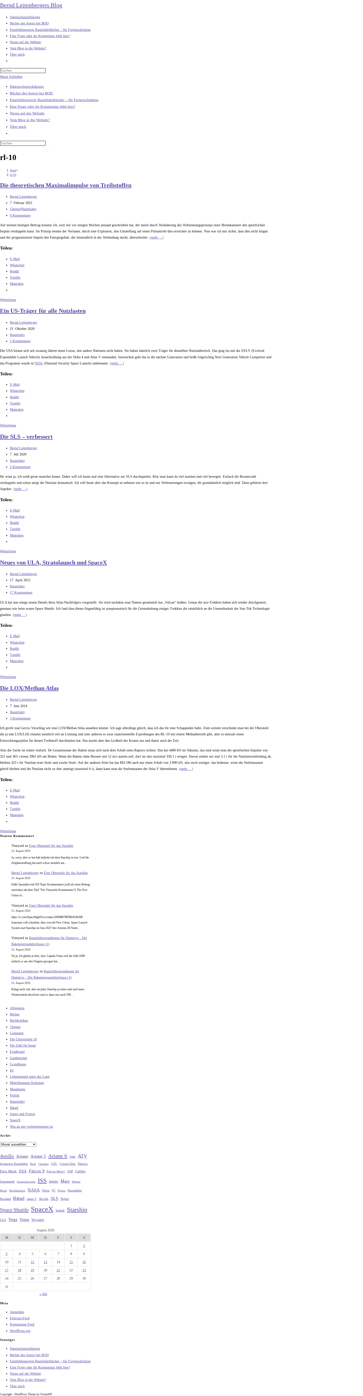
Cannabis (43, 1163)
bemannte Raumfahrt (14, 1164)
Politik (14, 1095)
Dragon (83, 1164)
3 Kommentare (20, 718)
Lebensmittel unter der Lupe (30, 1077)
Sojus (64, 1199)
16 (84, 1262)
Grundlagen (18, 1064)
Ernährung (17, 1052)
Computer (17, 1033)
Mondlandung (17, 1190)
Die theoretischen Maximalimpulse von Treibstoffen (65, 185)
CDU (54, 1164)
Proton (61, 1190)
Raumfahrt (28, 209)
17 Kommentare (21, 592)
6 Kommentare (20, 215)
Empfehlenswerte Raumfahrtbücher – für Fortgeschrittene (54, 100)
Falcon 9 (36, 1171)
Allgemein (17, 1008)
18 (19, 1270)
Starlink (60, 1210)
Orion (46, 1190)
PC (54, 1190)
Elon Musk (8, 1171)
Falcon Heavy (56, 1171)
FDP (70, 1171)
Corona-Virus (68, 1164)
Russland (5, 1199)
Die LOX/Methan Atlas (29, 688)
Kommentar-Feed (22, 1324)
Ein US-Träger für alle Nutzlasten (43, 311)
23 (84, 1270)
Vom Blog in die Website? (30, 120)
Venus (24, 1219)
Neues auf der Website (27, 113)
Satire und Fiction (22, 1114)
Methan (76, 1181)
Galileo (80, 1171)
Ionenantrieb (7, 1181)
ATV (82, 1156)
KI (12, 1070)
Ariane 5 (38, 1156)
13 (45, 1262)
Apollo (7, 1156)
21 (58, 1270)
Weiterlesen (8, 300)
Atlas (72, 1156)
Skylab (43, 1199)
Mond (3, 1190)
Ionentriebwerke (26, 1181)
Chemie (15, 209)
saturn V (32, 1199)
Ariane (22, 1156)
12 (32, 1262)
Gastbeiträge (18, 1058)
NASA (34, 1190)
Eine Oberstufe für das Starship (51, 846)
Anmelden (17, 1312)
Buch (33, 1163)
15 (71, 1262)
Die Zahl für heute (23, 1045)
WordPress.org (20, 1331)
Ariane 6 (57, 1156)
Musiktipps (17, 1089)
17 (6, 1270)
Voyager (37, 1220)
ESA (23, 1171)
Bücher (15, 1014)
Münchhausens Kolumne (27, 1083)
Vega (12, 1219)
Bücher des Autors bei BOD (31, 93)
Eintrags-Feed (19, 1318)
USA (3, 1220)
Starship (77, 1209)
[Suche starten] (48, 144)
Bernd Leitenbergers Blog (31, 5)
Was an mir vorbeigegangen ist (31, 1126)
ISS (42, 1180)
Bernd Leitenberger (23, 197)
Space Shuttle (14, 1210)
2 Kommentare (20, 341)
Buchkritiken (19, 1020)
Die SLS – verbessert (26, 436)
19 (32, 1270)
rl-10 (13, 175)
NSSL (39, 363)
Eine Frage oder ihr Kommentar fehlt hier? (42, 107)
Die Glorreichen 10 (23, 1039)
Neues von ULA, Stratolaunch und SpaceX (53, 562)
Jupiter (53, 1181)
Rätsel (14, 1108)
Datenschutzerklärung (27, 87)
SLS (54, 1198)
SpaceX (15, 1120)
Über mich (18, 127)
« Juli (43, 1294)
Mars (65, 1181)
